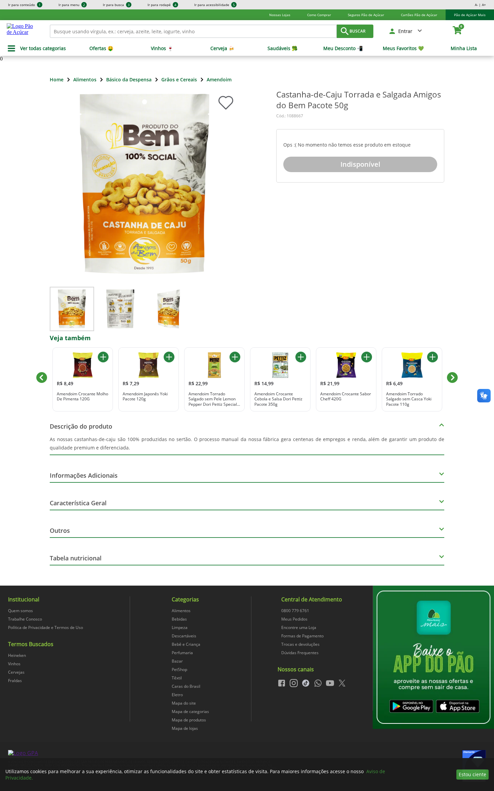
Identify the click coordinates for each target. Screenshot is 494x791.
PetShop (179, 669)
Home (57, 79)
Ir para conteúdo (24, 4)
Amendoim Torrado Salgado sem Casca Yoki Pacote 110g (408, 399)
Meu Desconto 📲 (343, 48)
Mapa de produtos (189, 720)
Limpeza (180, 627)
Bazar (177, 661)
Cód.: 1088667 (289, 115)
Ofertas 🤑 (101, 48)
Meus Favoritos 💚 (403, 48)
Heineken (17, 655)
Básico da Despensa (129, 79)
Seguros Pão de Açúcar (366, 14)
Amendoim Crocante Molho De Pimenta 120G (82, 396)
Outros (60, 530)
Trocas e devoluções (300, 644)
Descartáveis (184, 636)
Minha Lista (464, 48)
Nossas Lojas (279, 14)
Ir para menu (71, 4)
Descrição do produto (81, 426)
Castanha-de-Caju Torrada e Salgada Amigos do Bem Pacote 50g (358, 100)
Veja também (70, 338)
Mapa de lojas (185, 728)
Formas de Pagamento (302, 636)
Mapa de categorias (190, 711)
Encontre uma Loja (298, 627)
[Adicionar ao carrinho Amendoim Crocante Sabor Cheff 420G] (366, 357)
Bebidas (179, 619)
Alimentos (84, 79)
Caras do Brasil (186, 686)
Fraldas (15, 680)
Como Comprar (319, 14)
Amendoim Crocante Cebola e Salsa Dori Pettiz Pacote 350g (278, 399)
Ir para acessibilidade (214, 4)
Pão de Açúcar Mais (470, 14)
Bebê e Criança (186, 644)
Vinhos (14, 664)
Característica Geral (78, 503)
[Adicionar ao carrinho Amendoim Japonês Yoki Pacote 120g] (169, 357)
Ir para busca (116, 4)
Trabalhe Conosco (25, 619)
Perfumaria (182, 653)
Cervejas (16, 672)
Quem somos (20, 611)
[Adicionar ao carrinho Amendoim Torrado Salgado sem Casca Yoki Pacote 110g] (432, 357)
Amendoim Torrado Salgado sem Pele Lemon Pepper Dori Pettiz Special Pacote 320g (213, 399)
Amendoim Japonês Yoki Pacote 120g (145, 396)
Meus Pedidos (294, 619)
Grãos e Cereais (179, 79)
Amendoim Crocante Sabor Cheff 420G (345, 396)
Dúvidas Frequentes (300, 653)
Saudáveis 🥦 (282, 48)
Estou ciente (472, 774)
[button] (406, 31)
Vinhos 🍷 (162, 48)
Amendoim (219, 79)
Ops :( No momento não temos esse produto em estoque (347, 145)
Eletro (177, 695)
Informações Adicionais (84, 475)
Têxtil (177, 678)
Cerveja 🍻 (222, 48)
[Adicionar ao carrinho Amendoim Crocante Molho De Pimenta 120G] (103, 357)
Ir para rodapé (162, 4)
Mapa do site (184, 703)
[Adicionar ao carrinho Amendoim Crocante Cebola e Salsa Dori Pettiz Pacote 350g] (300, 357)
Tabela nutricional (75, 558)
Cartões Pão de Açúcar (419, 14)
